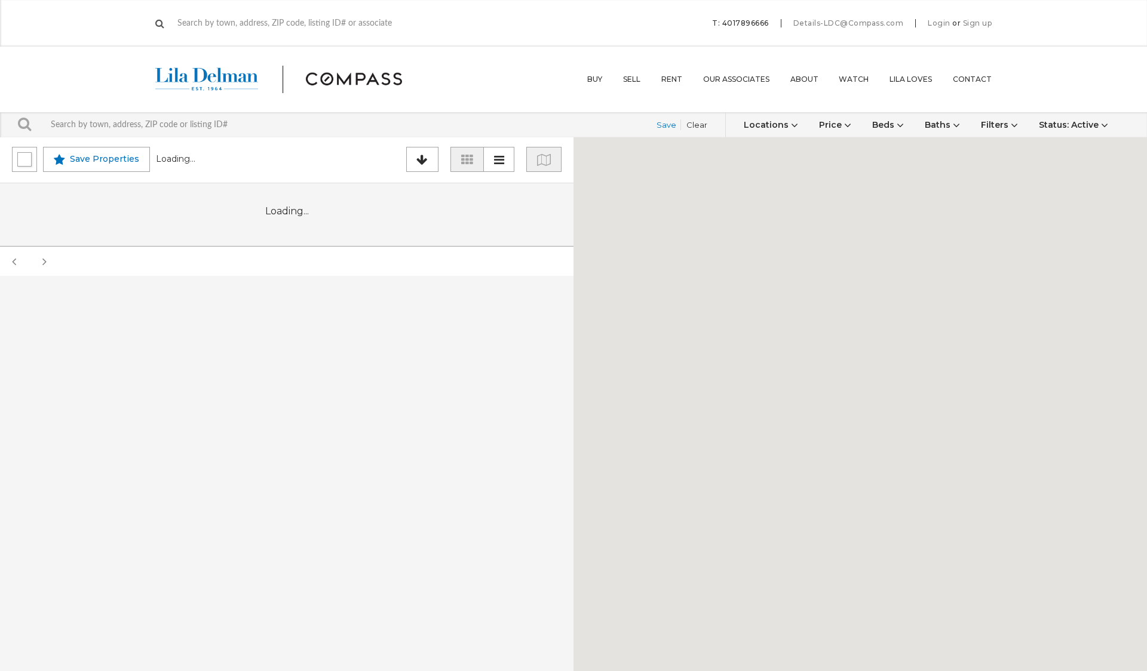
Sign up (977, 23)
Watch (854, 79)
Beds (884, 124)
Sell (631, 79)
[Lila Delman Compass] (293, 79)
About (804, 79)
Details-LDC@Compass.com (848, 23)
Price (831, 124)
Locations (767, 124)
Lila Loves (911, 79)
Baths (939, 124)
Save (666, 125)
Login (939, 23)
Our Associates (736, 79)
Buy (594, 79)
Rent (671, 79)
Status (1069, 124)
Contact (972, 79)
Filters (996, 124)
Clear (696, 125)
